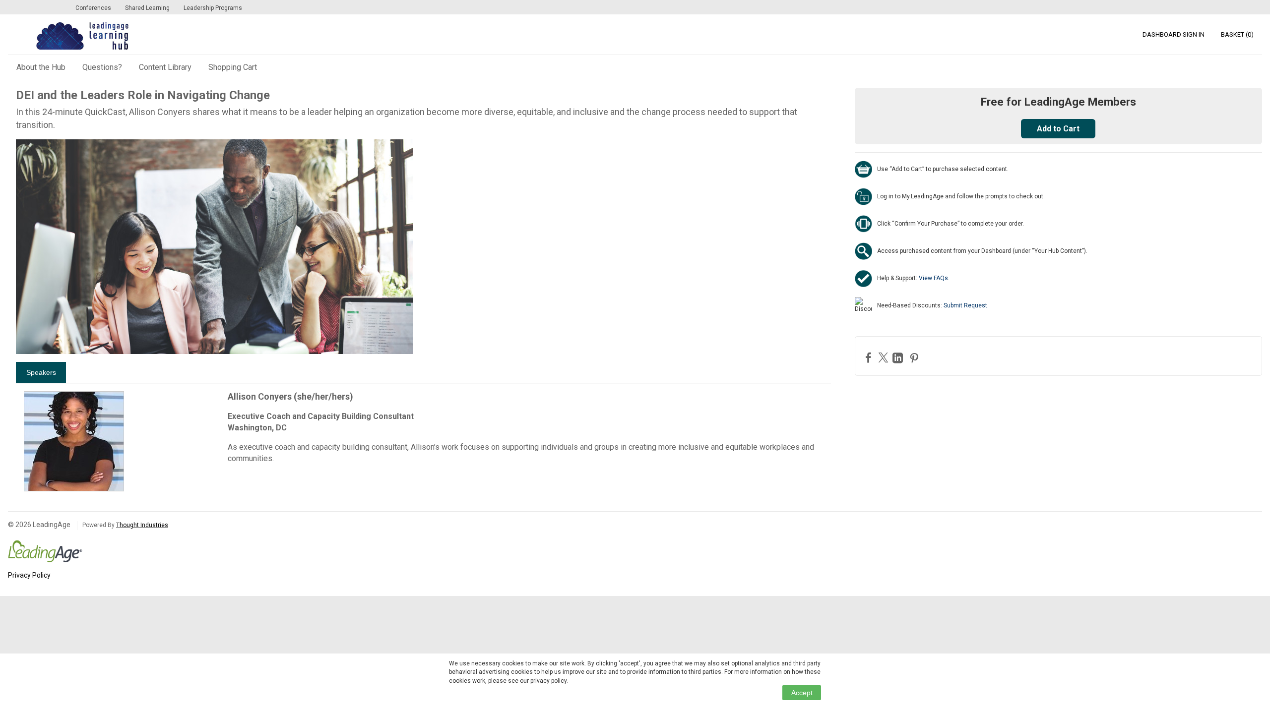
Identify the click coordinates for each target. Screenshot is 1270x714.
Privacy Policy (29, 575)
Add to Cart (1058, 128)
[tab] (41, 372)
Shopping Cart (232, 67)
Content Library (165, 67)
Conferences (93, 7)
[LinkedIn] (898, 358)
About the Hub (40, 67)
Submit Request (965, 305)
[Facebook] (869, 357)
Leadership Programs (213, 7)
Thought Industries (142, 525)
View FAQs (933, 278)
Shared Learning (147, 7)
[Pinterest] (915, 358)
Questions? (102, 67)
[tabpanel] (423, 441)
